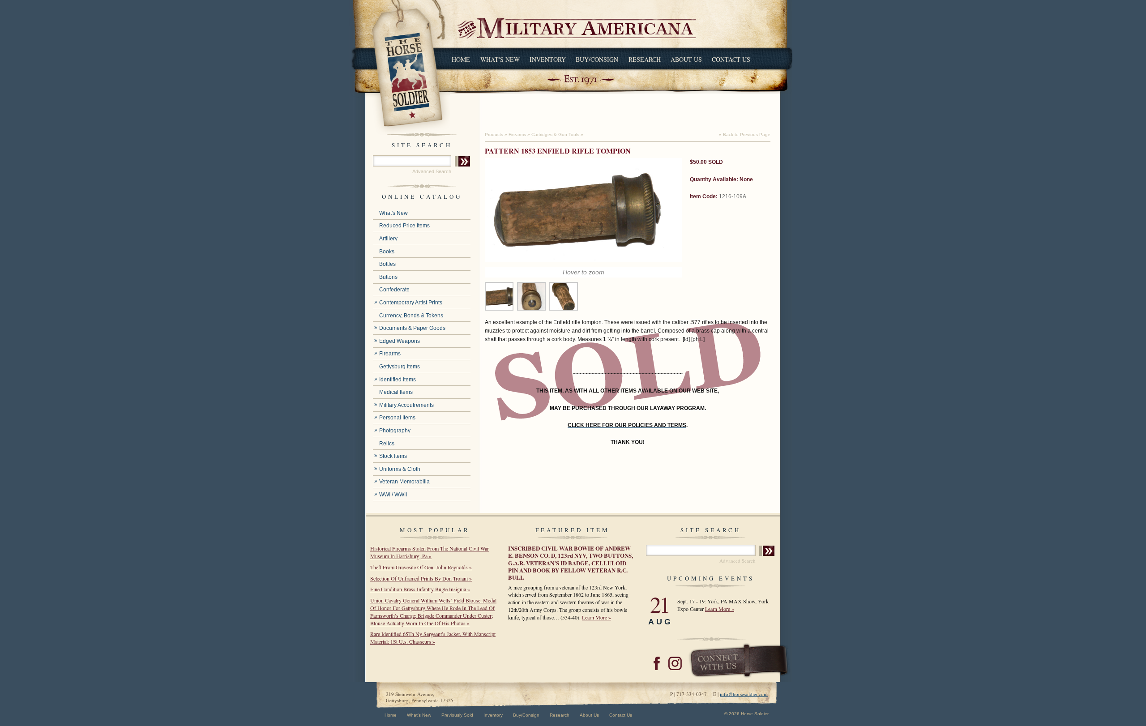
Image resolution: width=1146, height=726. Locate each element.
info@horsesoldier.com (744, 694)
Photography (395, 430)
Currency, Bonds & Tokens (411, 315)
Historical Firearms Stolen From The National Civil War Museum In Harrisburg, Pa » (429, 552)
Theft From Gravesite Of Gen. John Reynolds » (421, 567)
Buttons (388, 277)
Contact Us (731, 59)
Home (461, 59)
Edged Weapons (399, 341)
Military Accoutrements (406, 405)
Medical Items (396, 392)
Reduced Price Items (404, 225)
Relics (386, 443)
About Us (686, 59)
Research (645, 59)
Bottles (387, 264)
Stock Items (393, 456)
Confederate (394, 289)
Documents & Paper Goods (412, 328)
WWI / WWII (393, 494)
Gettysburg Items (399, 366)
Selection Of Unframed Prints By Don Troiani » (421, 578)
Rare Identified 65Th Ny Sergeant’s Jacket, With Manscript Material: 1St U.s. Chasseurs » (433, 637)
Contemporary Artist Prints (410, 302)
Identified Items (397, 379)
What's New (500, 59)
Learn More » (596, 617)
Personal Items (397, 417)
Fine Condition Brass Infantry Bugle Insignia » (420, 589)
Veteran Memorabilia (404, 481)
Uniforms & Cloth (399, 469)
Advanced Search (431, 171)
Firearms (390, 353)
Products (494, 134)
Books (386, 251)
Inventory (548, 59)
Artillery (388, 238)
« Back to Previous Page (744, 134)
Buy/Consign (597, 59)
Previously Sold (457, 715)
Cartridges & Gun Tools (555, 134)
